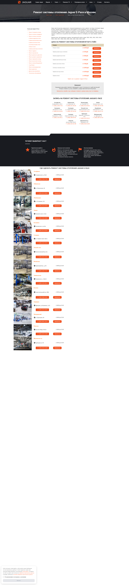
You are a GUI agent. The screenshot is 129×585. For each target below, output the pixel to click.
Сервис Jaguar (39, 2)
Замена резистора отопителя (36, 48)
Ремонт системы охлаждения (35, 34)
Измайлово (98, 108)
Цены (91, 2)
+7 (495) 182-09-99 (98, 105)
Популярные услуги (80, 2)
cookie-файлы (25, 571)
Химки (98, 102)
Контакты (107, 2)
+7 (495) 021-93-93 (57, 111)
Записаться (97, 48)
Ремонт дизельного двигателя (35, 54)
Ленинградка (84, 102)
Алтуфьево (57, 102)
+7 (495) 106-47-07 (98, 111)
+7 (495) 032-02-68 (84, 123)
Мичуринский (98, 114)
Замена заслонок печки (35, 42)
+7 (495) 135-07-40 (57, 105)
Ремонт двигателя (33, 69)
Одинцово (84, 113)
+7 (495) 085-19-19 (98, 117)
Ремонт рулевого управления (35, 56)
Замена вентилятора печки (36, 40)
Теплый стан (84, 108)
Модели (48, 2)
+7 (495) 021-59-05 (71, 105)
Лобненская (71, 102)
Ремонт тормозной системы (35, 59)
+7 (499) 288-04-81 (71, 117)
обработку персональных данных (26, 572)
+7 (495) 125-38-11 (57, 117)
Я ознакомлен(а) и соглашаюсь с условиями (15, 577)
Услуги (56, 2)
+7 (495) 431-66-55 (84, 105)
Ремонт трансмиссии (33, 52)
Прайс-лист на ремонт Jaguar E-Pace (77, 79)
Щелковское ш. (84, 120)
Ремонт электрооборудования (35, 63)
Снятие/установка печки (35, 44)
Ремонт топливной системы (35, 32)
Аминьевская (57, 114)
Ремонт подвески (32, 50)
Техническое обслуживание (35, 73)
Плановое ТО (66, 2)
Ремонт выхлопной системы (35, 61)
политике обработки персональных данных (23, 574)
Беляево (71, 114)
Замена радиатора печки (35, 38)
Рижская (71, 120)
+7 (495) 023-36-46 (84, 118)
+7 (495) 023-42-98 (71, 123)
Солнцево (71, 108)
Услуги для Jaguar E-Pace (33, 28)
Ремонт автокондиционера (35, 67)
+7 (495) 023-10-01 (84, 111)
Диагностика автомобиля (34, 71)
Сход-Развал (31, 65)
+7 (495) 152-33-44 (71, 111)
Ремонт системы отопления (35, 36)
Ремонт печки (33, 46)
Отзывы (99, 2)
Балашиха (57, 108)
